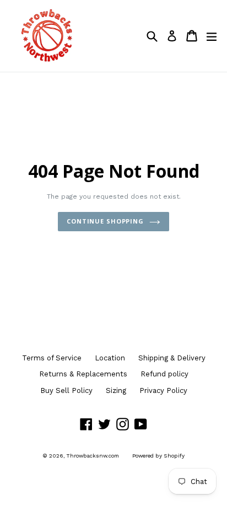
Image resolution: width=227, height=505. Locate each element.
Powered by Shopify (158, 456)
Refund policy (164, 374)
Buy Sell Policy (66, 390)
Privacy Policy (163, 390)
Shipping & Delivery (172, 358)
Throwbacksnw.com (93, 456)
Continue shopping (105, 221)
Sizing (116, 390)
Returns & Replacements (83, 374)
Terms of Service (52, 358)
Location (110, 358)
